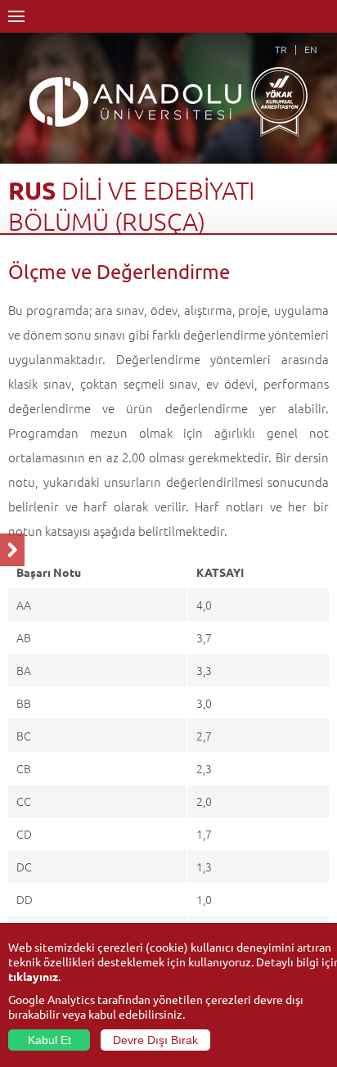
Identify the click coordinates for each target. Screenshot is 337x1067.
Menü (16, 16)
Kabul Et (49, 1040)
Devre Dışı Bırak (155, 1040)
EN (310, 49)
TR (281, 49)
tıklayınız (33, 976)
